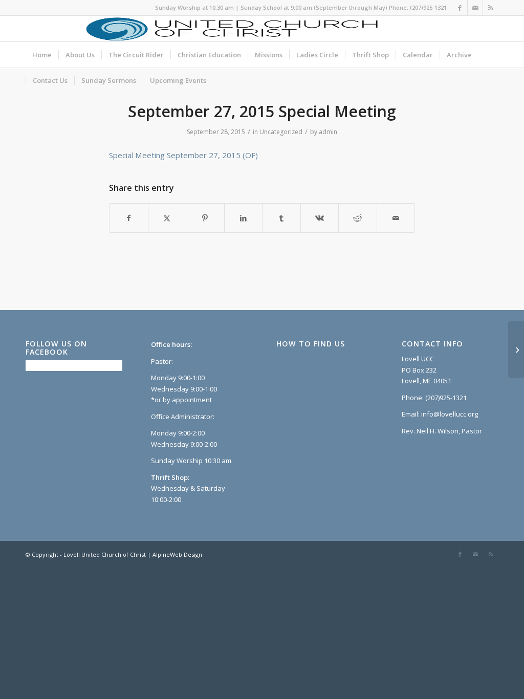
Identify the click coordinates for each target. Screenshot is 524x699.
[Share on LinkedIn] (244, 218)
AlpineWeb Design (177, 554)
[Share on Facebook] (129, 218)
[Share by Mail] (396, 218)
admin (328, 131)
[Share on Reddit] (358, 218)
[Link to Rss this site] (490, 7)
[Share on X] (167, 218)
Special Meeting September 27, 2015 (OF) (183, 155)
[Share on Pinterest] (205, 218)
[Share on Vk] (320, 218)
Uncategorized (280, 131)
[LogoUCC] (230, 28)
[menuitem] (42, 55)
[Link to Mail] (475, 7)
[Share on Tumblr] (281, 218)
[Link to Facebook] (459, 7)
